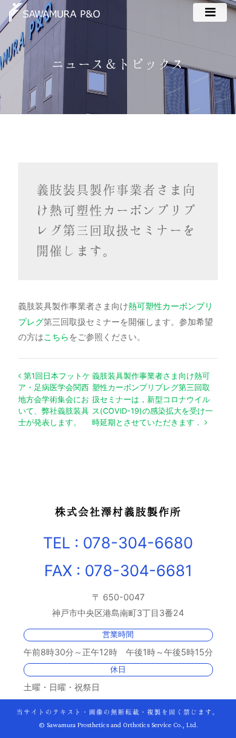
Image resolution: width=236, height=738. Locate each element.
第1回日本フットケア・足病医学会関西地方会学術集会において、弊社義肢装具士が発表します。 (54, 399)
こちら (56, 337)
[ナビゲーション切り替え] (210, 12)
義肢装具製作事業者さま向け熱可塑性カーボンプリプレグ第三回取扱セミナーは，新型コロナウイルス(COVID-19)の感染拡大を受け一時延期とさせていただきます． (152, 399)
